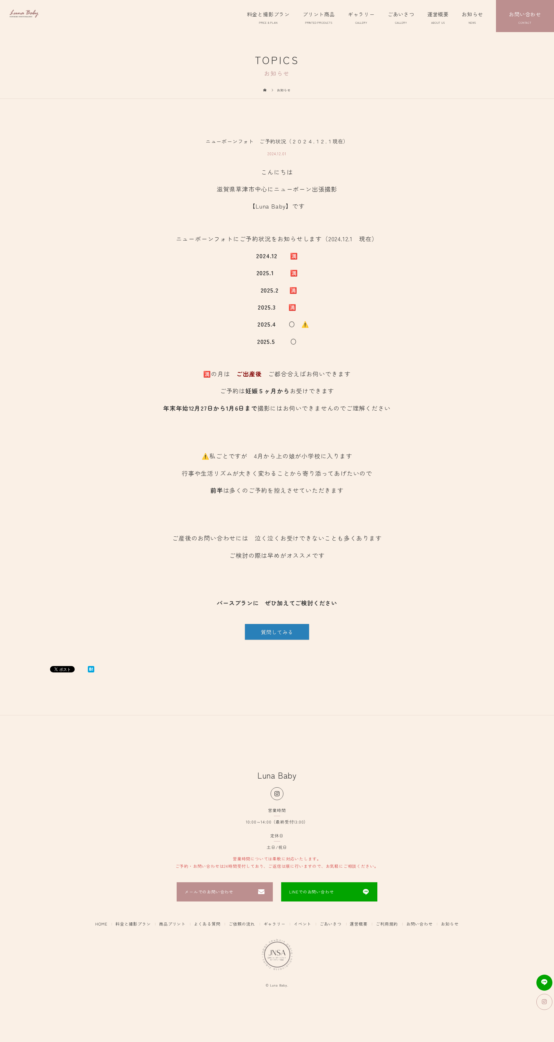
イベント (302, 924)
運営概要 (438, 14)
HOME (101, 924)
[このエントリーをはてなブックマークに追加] (91, 669)
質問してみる (277, 632)
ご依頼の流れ (242, 924)
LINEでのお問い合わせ (311, 892)
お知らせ (472, 14)
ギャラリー (361, 14)
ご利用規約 (387, 924)
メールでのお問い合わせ (209, 892)
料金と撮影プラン (268, 14)
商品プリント (172, 924)
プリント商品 (319, 14)
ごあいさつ (401, 14)
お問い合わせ (525, 14)
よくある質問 (207, 924)
